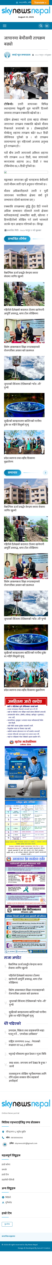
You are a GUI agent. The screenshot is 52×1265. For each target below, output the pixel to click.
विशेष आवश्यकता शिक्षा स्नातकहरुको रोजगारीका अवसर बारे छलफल (22, 349)
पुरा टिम (7, 1224)
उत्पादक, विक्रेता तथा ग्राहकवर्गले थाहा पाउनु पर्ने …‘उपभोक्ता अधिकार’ (26, 1032)
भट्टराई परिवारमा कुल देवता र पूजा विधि (27, 1054)
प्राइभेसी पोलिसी (8, 1180)
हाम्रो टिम (5, 1174)
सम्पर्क (4, 1169)
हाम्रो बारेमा (6, 1164)
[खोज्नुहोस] (41, 25)
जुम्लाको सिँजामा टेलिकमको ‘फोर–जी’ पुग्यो (22, 386)
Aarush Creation (43, 1248)
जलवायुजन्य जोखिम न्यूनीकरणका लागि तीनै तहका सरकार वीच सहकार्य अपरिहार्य (27, 1077)
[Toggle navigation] (5, 26)
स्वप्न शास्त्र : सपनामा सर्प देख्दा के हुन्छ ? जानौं (28, 1064)
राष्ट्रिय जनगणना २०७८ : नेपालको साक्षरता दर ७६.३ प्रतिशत (24, 1043)
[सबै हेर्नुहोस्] (45, 472)
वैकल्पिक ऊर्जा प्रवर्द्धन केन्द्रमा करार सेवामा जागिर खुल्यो (21, 275)
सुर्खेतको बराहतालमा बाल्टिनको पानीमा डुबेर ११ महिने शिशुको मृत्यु (22, 423)
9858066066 (17, 1137)
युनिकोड (8, 1202)
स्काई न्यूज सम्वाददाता (21, 55)
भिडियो (8, 1197)
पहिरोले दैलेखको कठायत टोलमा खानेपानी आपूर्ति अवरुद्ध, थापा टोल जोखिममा (24, 312)
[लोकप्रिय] (47, 25)
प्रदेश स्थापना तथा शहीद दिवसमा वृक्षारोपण (19, 460)
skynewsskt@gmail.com (26, 1143)
